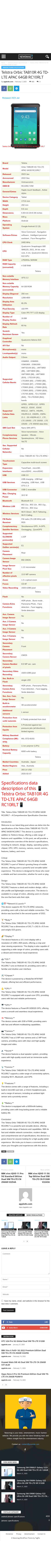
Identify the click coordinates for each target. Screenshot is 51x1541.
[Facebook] (4, 88)
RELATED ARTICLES (15, 1215)
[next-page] (27, 1241)
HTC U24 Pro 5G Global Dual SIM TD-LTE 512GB (23, 1341)
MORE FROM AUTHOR (34, 1215)
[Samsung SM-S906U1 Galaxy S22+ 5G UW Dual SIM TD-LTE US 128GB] (9, 1224)
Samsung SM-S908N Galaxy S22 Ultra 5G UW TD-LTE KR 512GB (25, 1233)
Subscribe (44, 1328)
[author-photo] (25, 1194)
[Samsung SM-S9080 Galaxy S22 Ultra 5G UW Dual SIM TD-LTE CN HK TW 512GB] (42, 1224)
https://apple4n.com (25, 1207)
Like (46, 1322)
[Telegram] (16, 88)
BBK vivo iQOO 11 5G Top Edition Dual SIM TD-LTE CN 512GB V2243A (39, 1177)
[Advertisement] (25, 26)
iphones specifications (10, 1521)
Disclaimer (9, 1534)
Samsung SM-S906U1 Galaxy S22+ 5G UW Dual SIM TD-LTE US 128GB (8, 1234)
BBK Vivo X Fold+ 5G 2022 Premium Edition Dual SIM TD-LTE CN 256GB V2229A (23, 1351)
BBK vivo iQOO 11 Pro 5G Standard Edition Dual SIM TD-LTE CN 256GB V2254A (12, 1177)
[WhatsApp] (10, 88)
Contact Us (41, 1534)
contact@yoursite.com (30, 1444)
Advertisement (29, 1534)
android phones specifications (17, 63)
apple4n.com (8, 82)
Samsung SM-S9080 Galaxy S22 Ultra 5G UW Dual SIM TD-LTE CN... (33, 1494)
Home (3, 63)
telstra (10, 1151)
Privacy (18, 1534)
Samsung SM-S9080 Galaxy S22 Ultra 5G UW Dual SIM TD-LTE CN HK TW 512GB (41, 1234)
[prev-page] (24, 1241)
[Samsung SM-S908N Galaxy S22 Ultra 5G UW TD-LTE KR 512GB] (25, 1224)
